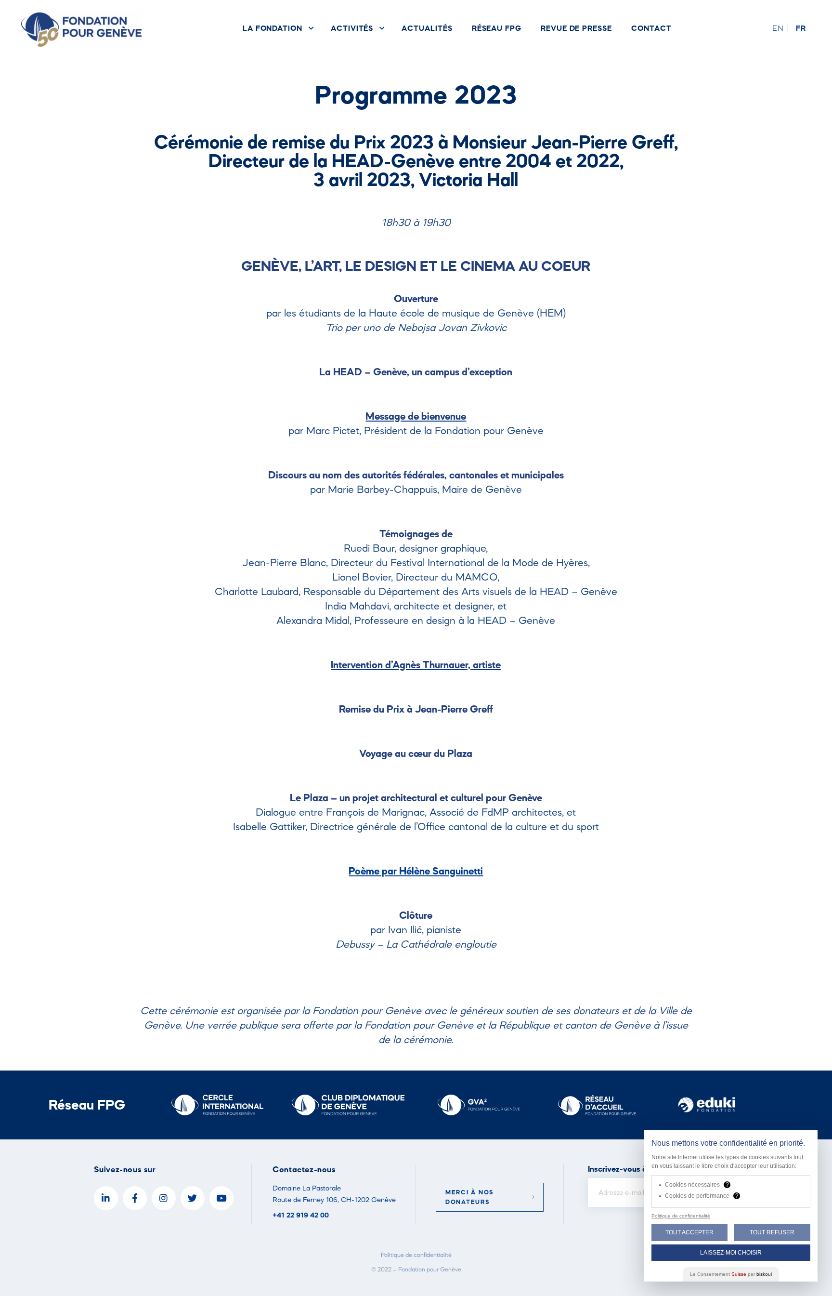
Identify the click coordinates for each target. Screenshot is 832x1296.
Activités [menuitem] (352, 28)
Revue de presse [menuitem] (576, 28)
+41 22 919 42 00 (301, 1214)
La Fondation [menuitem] (272, 28)
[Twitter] (193, 1198)
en (778, 28)
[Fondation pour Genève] (81, 28)
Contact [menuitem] (651, 28)
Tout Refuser (772, 1232)
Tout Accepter (689, 1232)
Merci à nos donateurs (469, 1197)
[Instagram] (164, 1198)
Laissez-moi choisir (731, 1252)
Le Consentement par (731, 1274)
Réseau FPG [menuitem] (496, 28)
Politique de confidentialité (416, 1255)
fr (801, 28)
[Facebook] (135, 1198)
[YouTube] (221, 1198)
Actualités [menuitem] (427, 28)
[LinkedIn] (106, 1198)
